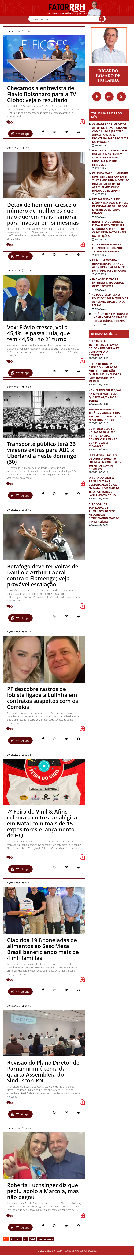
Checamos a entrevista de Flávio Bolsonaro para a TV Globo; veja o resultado (104, 348)
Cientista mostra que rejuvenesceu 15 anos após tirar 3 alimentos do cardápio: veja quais (109, 265)
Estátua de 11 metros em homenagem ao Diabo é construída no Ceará (111, 317)
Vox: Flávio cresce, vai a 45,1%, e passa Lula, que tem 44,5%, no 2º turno (105, 395)
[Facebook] (96, 96)
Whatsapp (23, 134)
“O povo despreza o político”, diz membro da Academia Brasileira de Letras (110, 300)
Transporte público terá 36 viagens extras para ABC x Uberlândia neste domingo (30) (105, 415)
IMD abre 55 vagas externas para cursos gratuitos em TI (108, 282)
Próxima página (45, 1238)
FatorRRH (67, 12)
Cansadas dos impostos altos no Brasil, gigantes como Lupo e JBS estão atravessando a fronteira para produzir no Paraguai (110, 133)
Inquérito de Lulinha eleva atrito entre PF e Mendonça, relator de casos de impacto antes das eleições (109, 229)
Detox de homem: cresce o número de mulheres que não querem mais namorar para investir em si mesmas (105, 372)
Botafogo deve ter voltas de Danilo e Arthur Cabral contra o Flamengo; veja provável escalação (103, 437)
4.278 (32, 1238)
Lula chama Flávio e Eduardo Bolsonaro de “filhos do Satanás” (109, 248)
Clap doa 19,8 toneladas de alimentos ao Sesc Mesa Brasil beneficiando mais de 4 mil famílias (104, 512)
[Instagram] (109, 96)
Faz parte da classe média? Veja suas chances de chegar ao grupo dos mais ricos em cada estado (110, 206)
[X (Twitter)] (121, 96)
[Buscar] (101, 19)
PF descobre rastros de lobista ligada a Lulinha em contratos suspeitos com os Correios (105, 462)
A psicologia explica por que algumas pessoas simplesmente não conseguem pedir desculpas (110, 157)
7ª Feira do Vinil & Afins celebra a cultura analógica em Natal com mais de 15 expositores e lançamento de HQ (104, 486)
